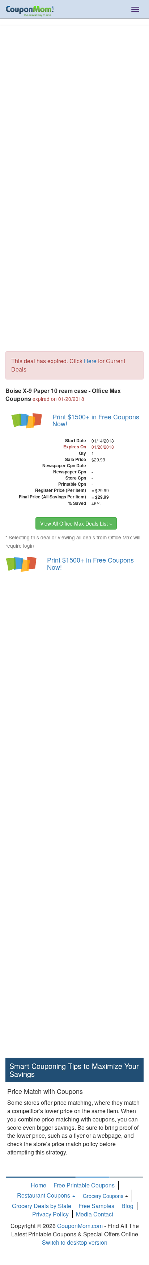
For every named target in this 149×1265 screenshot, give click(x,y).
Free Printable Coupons (84, 1185)
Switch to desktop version (74, 1242)
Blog (127, 1206)
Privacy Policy (50, 1214)
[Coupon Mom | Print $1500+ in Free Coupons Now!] (27, 420)
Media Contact (94, 1214)
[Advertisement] (74, 104)
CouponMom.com (80, 1226)
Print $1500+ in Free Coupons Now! (95, 420)
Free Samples (96, 1206)
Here (90, 361)
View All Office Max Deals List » (76, 523)
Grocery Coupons (103, 1195)
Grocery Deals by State (41, 1206)
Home (38, 1185)
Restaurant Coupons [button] (44, 1195)
